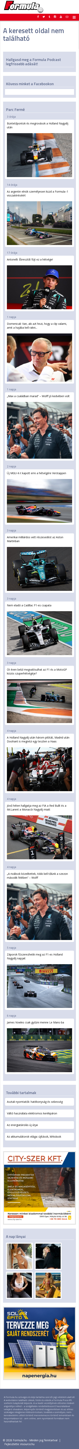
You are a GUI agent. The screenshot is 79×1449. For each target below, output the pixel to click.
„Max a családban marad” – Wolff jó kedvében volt (38, 396)
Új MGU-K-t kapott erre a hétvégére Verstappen (36, 473)
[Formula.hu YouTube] (61, 17)
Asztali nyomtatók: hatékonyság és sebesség (35, 1102)
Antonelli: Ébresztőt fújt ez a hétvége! (30, 259)
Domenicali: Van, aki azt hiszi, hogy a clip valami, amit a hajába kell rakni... (37, 325)
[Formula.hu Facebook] (38, 17)
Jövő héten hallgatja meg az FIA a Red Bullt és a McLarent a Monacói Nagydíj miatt (36, 807)
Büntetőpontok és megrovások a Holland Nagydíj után (37, 125)
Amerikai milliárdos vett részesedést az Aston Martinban (35, 539)
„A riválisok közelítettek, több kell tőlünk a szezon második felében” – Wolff (37, 875)
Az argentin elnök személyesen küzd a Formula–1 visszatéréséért (37, 193)
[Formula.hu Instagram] (55, 17)
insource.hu (27, 1444)
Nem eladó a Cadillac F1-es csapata (29, 605)
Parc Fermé (15, 109)
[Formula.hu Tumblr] (49, 17)
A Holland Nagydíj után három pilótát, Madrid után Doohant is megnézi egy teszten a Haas (38, 739)
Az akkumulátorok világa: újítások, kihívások (34, 1136)
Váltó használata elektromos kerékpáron (32, 1113)
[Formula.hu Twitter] (44, 17)
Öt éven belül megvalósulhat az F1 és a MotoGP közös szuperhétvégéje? (37, 671)
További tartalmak (21, 1093)
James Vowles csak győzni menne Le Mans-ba (35, 1022)
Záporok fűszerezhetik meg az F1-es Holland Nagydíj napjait (35, 956)
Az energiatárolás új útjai (22, 1125)
